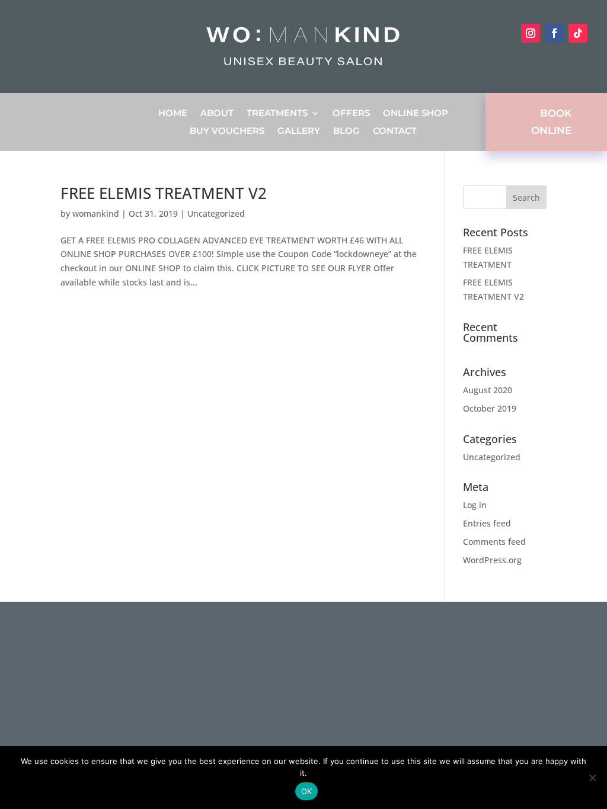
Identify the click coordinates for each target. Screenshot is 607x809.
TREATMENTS (277, 113)
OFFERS (351, 113)
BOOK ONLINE (551, 121)
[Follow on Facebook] (554, 33)
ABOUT (217, 113)
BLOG (346, 131)
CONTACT (395, 131)
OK (306, 791)
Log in (475, 505)
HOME (172, 113)
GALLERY (298, 131)
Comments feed (494, 541)
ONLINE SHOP (415, 113)
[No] (592, 778)
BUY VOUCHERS (227, 131)
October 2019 (489, 408)
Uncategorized (216, 213)
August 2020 (487, 390)
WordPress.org (492, 560)
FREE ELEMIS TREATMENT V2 (163, 193)
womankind (95, 213)
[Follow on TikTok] (577, 33)
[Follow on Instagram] (530, 33)
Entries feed (487, 523)
